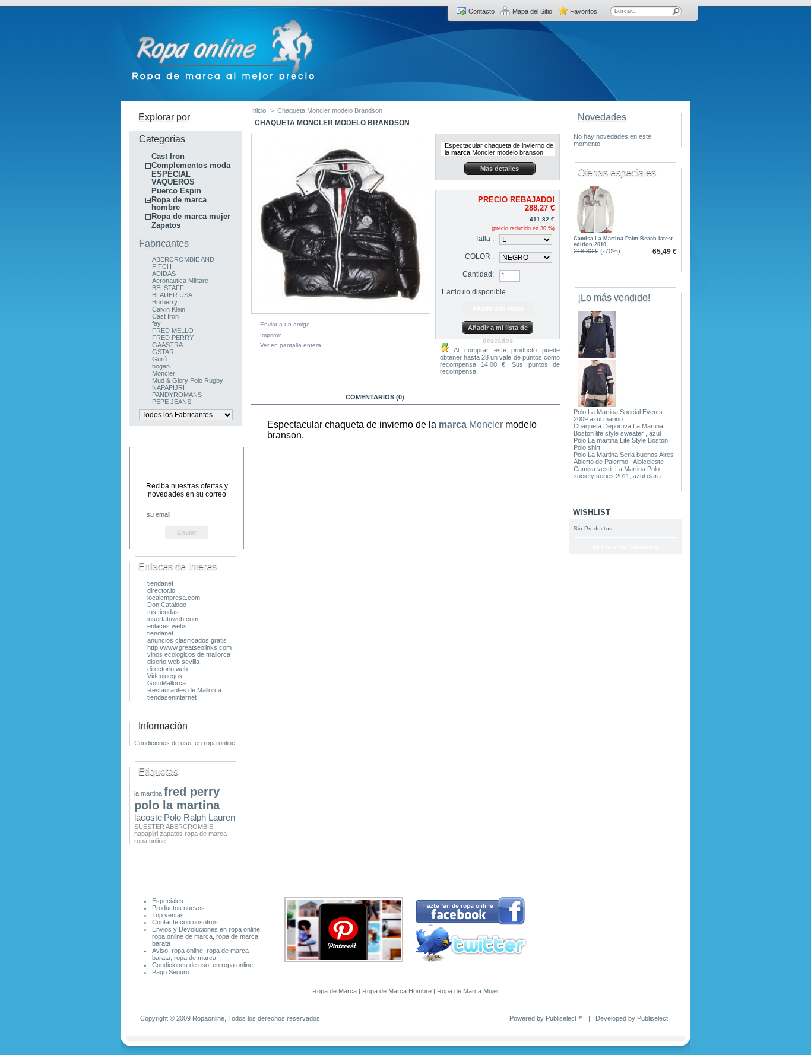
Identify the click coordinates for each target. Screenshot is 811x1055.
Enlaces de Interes (177, 566)
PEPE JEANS (171, 401)
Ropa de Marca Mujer (468, 990)
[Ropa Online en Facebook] (470, 923)
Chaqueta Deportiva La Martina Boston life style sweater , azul (618, 429)
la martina (148, 793)
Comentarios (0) (375, 397)
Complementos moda (190, 165)
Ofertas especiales (617, 172)
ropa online (150, 840)
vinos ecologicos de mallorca (188, 654)
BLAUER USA (172, 294)
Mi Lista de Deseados (626, 547)
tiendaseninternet (172, 697)
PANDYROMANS (177, 394)
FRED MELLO (173, 330)
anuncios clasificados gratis (187, 640)
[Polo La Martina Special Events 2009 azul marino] (597, 356)
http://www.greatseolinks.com (189, 647)
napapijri (146, 833)
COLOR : (479, 256)
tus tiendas (163, 611)
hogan (161, 366)
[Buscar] (676, 11)
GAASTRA (167, 344)
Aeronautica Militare (180, 280)
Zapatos (165, 225)
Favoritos (583, 11)
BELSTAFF (168, 287)
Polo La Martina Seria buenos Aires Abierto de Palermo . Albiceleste (624, 458)
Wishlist (591, 512)
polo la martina (177, 805)
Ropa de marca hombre (179, 203)
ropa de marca (206, 833)
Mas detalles (499, 168)
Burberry (165, 302)
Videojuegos (164, 675)
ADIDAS (164, 273)
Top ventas (168, 915)
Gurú (159, 359)
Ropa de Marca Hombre (397, 990)
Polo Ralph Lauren (199, 817)
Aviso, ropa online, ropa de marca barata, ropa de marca (200, 954)
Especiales (167, 900)
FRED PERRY (173, 337)
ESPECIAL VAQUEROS (173, 178)
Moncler (163, 373)
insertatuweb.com (172, 618)
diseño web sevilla (173, 661)
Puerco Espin (176, 190)
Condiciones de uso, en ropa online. (185, 742)
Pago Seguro (170, 971)
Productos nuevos (178, 907)
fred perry (192, 791)
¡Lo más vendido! (614, 298)
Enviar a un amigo (285, 324)
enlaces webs (167, 626)
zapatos (171, 833)
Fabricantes (164, 244)
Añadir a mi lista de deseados (498, 329)
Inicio (258, 110)
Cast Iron (168, 156)
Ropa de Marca (334, 990)
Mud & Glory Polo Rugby (187, 380)
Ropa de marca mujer (190, 216)
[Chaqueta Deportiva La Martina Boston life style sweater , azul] (597, 404)
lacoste (148, 817)
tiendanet (160, 583)
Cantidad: (478, 274)
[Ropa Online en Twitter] (471, 959)
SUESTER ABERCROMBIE (173, 826)
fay (156, 323)
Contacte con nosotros (185, 922)
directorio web (167, 668)
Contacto (481, 11)
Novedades (602, 117)
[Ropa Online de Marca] (224, 80)
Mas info (292, 397)
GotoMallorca (166, 683)
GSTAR (163, 351)
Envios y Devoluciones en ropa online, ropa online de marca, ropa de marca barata (207, 936)
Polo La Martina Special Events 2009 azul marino (618, 415)
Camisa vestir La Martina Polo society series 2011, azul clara (617, 472)
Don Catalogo (166, 604)
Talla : (484, 238)
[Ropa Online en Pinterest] (343, 960)
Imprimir (270, 335)
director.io (161, 590)
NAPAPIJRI (168, 387)
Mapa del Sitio (532, 11)
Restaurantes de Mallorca (184, 690)
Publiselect (561, 1018)
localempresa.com (173, 597)
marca (453, 425)
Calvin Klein (168, 309)
